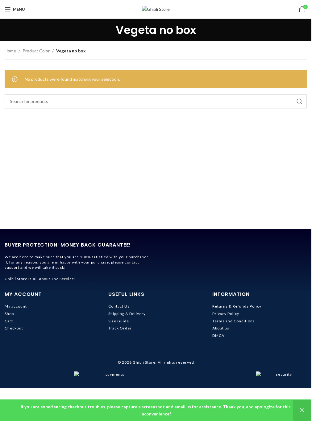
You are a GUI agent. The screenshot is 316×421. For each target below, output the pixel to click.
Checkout (14, 328)
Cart (9, 321)
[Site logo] (156, 8)
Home (10, 50)
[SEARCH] (300, 101)
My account (16, 306)
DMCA (218, 335)
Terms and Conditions (233, 321)
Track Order (120, 328)
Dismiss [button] (302, 410)
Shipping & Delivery (127, 313)
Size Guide (118, 321)
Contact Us (119, 306)
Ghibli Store (144, 362)
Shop (9, 313)
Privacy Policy (225, 313)
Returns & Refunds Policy (236, 306)
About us (220, 328)
